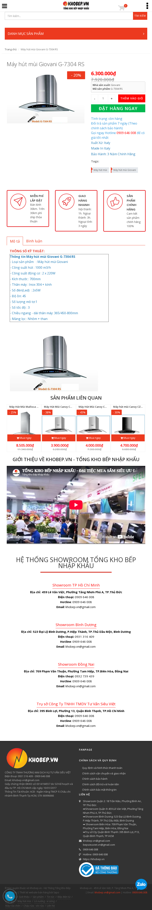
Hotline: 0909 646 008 (95, 854)
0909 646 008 (90, 849)
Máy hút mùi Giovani (124, 170)
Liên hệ (51, 905)
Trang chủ (11, 49)
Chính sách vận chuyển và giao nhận (104, 773)
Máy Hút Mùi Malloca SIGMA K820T (31, 406)
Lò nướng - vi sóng (44, 901)
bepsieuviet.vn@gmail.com (99, 844)
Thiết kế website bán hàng (34, 892)
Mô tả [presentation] (15, 241)
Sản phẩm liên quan (76, 397)
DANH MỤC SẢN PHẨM (26, 33)
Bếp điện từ (64, 897)
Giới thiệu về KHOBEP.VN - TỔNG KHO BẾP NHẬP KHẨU (76, 459)
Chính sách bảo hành (94, 779)
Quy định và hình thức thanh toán (102, 768)
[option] (28, 208)
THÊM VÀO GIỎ (131, 98)
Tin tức (50, 897)
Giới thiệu (24, 897)
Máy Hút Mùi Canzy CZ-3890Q (97, 406)
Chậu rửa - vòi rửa (34, 905)
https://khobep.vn (93, 859)
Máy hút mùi (100, 170)
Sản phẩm (38, 897)
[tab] (15, 241)
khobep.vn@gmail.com (96, 840)
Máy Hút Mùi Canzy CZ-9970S (62, 406)
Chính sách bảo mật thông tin (99, 789)
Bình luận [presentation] (34, 241)
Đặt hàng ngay (118, 108)
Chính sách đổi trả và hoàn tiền (100, 784)
